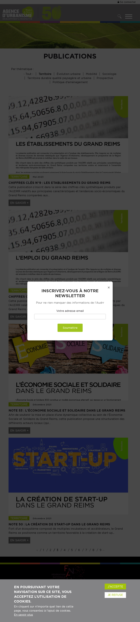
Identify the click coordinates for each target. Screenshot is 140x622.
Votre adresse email (70, 310)
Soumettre (70, 327)
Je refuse (115, 594)
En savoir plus (23, 614)
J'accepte (115, 586)
